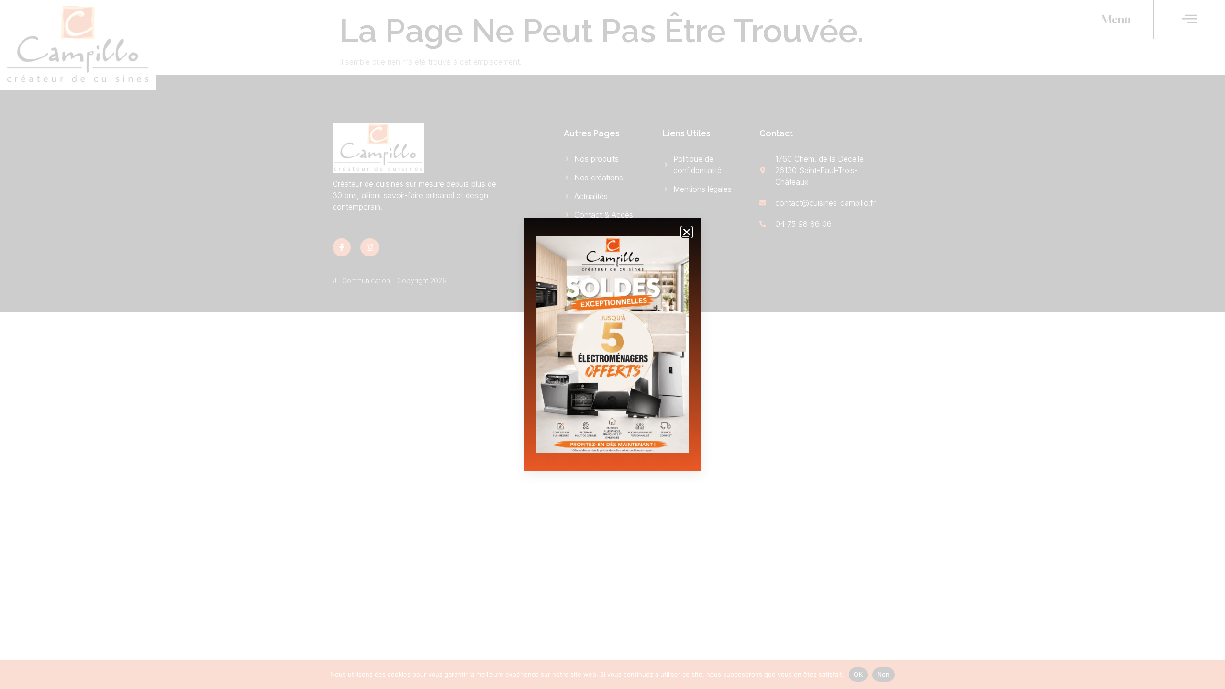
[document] (612, 344)
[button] (686, 232)
